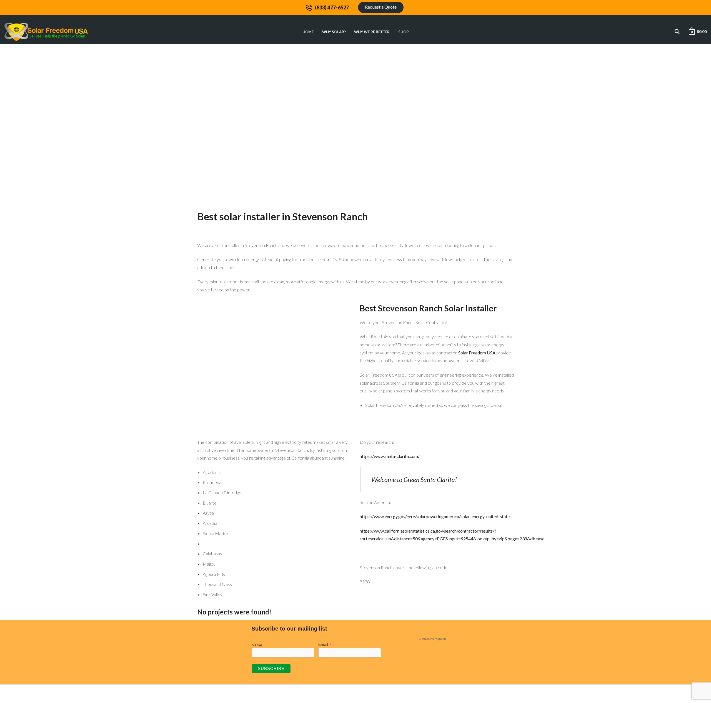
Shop (403, 32)
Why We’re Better (372, 32)
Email (324, 644)
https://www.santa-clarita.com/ (390, 456)
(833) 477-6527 (332, 7)
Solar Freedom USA (476, 352)
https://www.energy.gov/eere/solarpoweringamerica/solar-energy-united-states (436, 516)
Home (308, 32)
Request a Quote (381, 6)
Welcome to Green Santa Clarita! (414, 479)
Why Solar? (334, 32)
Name (257, 645)
